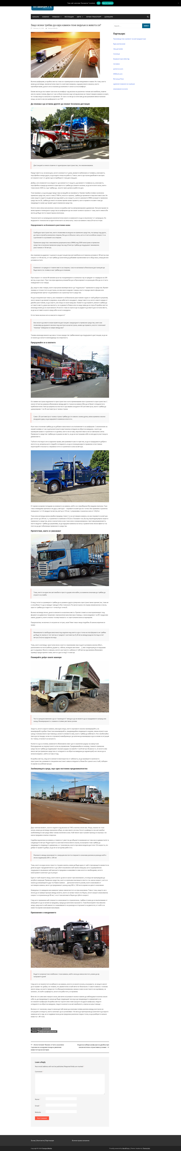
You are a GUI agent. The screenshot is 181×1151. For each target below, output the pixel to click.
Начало (35, 17)
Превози (56, 17)
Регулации (69, 17)
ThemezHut (146, 1148)
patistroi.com (118, 69)
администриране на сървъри (124, 84)
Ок (99, 3)
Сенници (116, 54)
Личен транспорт (93, 17)
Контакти (40, 1140)
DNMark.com (117, 74)
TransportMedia (53, 28)
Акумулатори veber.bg (121, 59)
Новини (45, 17)
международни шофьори (47, 1031)
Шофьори (108, 17)
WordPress (125, 1148)
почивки (116, 64)
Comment (39, 1071)
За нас (33, 1140)
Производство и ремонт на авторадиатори (129, 39)
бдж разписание (119, 44)
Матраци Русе (118, 79)
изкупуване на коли (120, 89)
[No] (178, 3)
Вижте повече (108, 3)
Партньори (49, 1140)
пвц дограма (118, 49)
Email (37, 1106)
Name (37, 1099)
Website (38, 1112)
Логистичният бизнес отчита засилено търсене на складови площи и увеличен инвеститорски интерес (47, 1047)
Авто (79, 17)
